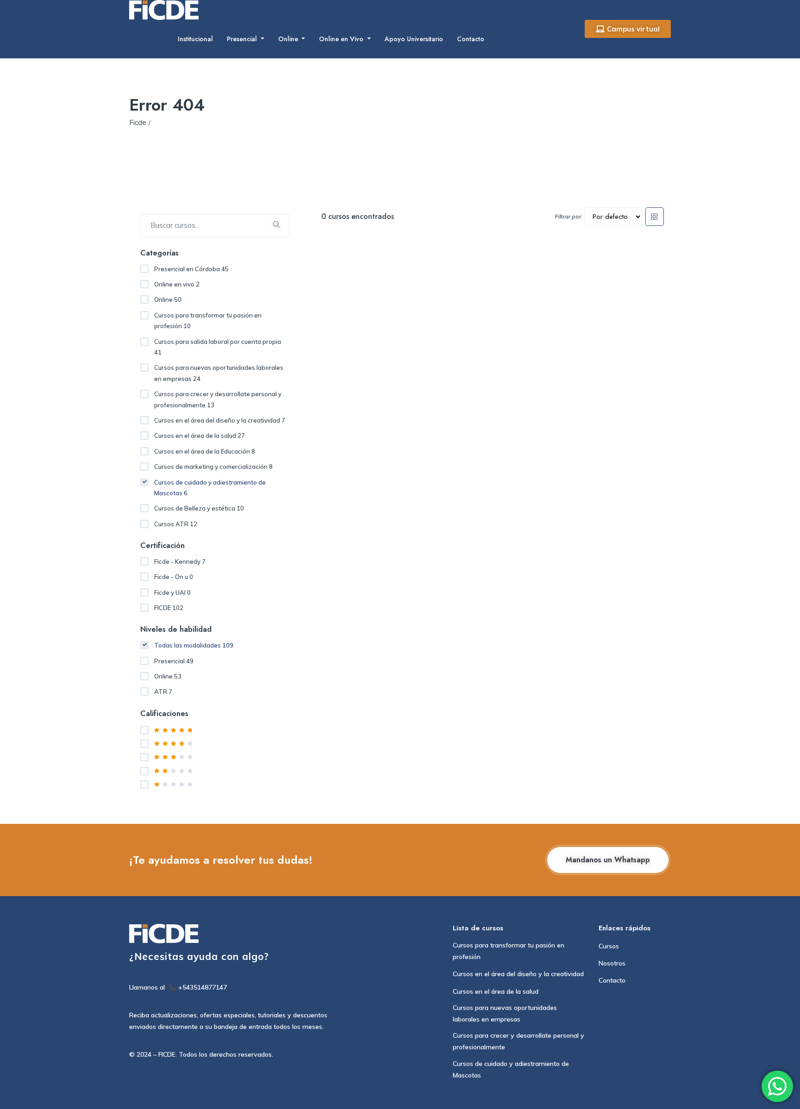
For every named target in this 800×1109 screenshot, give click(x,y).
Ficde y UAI (172, 592)
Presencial (243, 39)
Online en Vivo (342, 39)
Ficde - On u (173, 576)
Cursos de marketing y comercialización (213, 466)
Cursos (609, 946)
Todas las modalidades (193, 645)
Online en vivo (177, 284)
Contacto (470, 39)
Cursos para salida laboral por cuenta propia (217, 347)
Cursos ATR (175, 524)
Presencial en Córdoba (191, 269)
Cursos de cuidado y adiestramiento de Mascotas (210, 488)
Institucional (195, 39)
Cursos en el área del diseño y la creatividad (219, 420)
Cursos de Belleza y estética (199, 508)
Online (289, 39)
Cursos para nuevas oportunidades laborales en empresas (218, 373)
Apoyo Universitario (414, 39)
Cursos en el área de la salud (199, 435)
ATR (163, 691)
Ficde (137, 122)
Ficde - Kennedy (180, 561)
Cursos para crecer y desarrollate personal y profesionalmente (217, 399)
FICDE (168, 607)
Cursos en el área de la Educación (204, 451)
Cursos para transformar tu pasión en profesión (208, 321)
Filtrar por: (568, 216)
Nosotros (612, 963)
